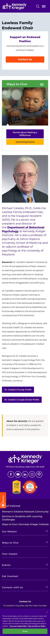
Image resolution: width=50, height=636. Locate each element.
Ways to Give (16, 84)
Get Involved (10, 576)
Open (44, 6)
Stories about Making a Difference (25, 133)
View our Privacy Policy (37, 626)
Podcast (39, 474)
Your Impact (10, 553)
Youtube (18, 474)
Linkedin (25, 474)
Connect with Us (12, 587)
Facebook (11, 474)
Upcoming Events (25, 142)
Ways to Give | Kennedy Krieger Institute (25, 524)
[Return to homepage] (18, 6)
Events (6, 565)
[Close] (47, 612)
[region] (25, 622)
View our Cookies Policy (18, 626)
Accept (25, 631)
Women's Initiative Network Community (25, 511)
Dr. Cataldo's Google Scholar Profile (21, 399)
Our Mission (9, 531)
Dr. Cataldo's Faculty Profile (17, 389)
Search (37, 6)
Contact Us (25, 59)
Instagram (32, 474)
